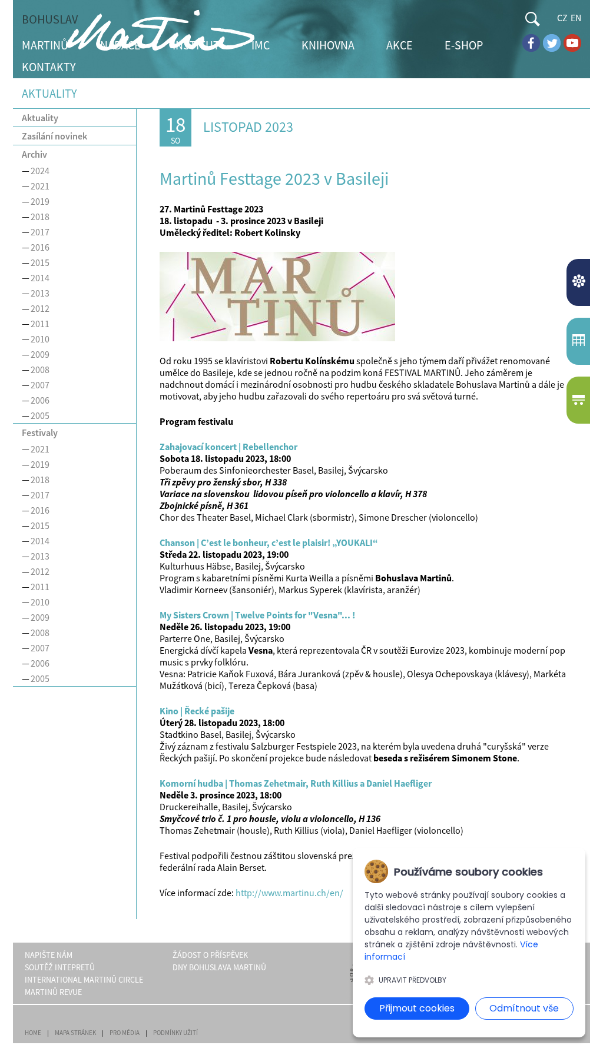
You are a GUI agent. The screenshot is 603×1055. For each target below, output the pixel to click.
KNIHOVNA (328, 45)
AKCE (399, 45)
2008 (40, 369)
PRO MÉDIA (125, 1033)
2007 (40, 385)
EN (576, 18)
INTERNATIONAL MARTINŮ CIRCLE (84, 979)
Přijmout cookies (417, 1008)
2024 (40, 171)
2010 (40, 339)
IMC (260, 45)
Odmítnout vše (524, 1008)
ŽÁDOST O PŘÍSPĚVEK (210, 955)
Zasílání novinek (54, 136)
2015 (40, 262)
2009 (40, 354)
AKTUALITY (579, 282)
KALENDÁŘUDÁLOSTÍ (579, 341)
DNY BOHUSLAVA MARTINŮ (219, 967)
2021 (40, 186)
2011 (40, 324)
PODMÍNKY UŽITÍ (175, 1033)
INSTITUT (196, 45)
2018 (40, 216)
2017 (40, 232)
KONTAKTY (49, 66)
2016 (40, 247)
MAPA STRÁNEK (75, 1033)
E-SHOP (464, 45)
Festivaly (40, 432)
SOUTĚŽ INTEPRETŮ (60, 967)
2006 (40, 400)
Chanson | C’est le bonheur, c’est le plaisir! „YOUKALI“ (269, 542)
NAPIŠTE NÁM (48, 955)
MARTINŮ (45, 45)
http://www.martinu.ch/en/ (289, 892)
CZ (562, 18)
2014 (40, 278)
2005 (40, 415)
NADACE (120, 45)
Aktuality (40, 118)
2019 (40, 201)
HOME (33, 1033)
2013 (40, 293)
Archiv (34, 154)
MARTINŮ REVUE (53, 992)
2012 (40, 308)
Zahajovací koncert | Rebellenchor (228, 446)
